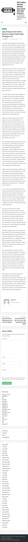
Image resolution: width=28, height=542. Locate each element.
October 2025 (5, 466)
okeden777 (5, 39)
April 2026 (4, 453)
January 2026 (5, 459)
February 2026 (5, 457)
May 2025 (4, 477)
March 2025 (5, 481)
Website (4, 370)
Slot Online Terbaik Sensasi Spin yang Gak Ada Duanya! (21, 7)
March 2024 (5, 507)
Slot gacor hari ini (6, 394)
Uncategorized (5, 437)
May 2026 (4, 451)
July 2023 (4, 525)
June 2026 (4, 449)
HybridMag (16, 539)
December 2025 (6, 462)
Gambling (4, 28)
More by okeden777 (15, 302)
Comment (5, 339)
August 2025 (5, 470)
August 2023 (5, 522)
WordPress (9, 539)
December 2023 (6, 514)
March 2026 (5, 455)
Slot (3, 417)
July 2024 (4, 499)
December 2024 (6, 488)
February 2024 (5, 509)
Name (4, 357)
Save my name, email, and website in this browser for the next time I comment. (13, 378)
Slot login (4, 399)
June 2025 (4, 475)
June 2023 (4, 527)
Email (4, 363)
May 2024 (4, 503)
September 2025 (6, 468)
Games (3, 435)
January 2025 (5, 486)
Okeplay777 (5, 404)
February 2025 (5, 483)
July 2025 (4, 472)
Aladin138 (4, 396)
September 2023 (6, 520)
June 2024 (4, 501)
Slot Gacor (4, 414)
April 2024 (4, 505)
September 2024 (6, 494)
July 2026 (4, 446)
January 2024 (5, 512)
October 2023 (5, 518)
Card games (5, 430)
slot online (4, 53)
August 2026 (5, 444)
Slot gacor (4, 401)
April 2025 (4, 479)
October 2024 (5, 492)
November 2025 (6, 464)
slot (3, 398)
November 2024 (6, 490)
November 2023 (6, 516)
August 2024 (5, 496)
